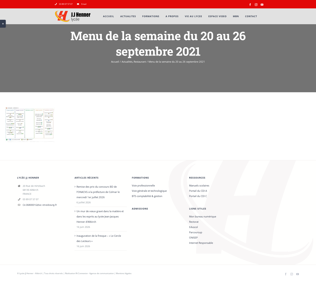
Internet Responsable (201, 242)
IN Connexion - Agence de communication (95, 273)
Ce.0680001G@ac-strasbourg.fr (40, 204)
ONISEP (193, 237)
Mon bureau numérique (202, 216)
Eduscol (193, 227)
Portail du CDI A (198, 190)
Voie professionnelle (143, 185)
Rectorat (193, 221)
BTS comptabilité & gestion (147, 196)
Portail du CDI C (198, 196)
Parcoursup (195, 232)
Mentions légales (124, 273)
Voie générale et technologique (149, 190)
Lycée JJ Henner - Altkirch (30, 273)
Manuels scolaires (199, 185)
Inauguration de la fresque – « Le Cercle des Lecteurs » (99, 238)
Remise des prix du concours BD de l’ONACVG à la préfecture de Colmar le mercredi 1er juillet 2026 (98, 192)
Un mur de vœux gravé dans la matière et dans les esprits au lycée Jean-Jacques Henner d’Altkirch (100, 216)
